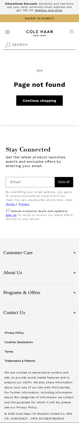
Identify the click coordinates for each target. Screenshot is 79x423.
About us (39, 272)
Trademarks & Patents (20, 360)
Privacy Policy (14, 332)
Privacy (24, 204)
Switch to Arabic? (39, 18)
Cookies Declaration (19, 342)
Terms (11, 204)
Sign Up (64, 182)
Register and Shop (49, 10)
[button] (7, 32)
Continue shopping (39, 101)
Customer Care (39, 252)
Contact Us (39, 312)
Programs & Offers (39, 292)
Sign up (11, 215)
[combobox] (39, 45)
